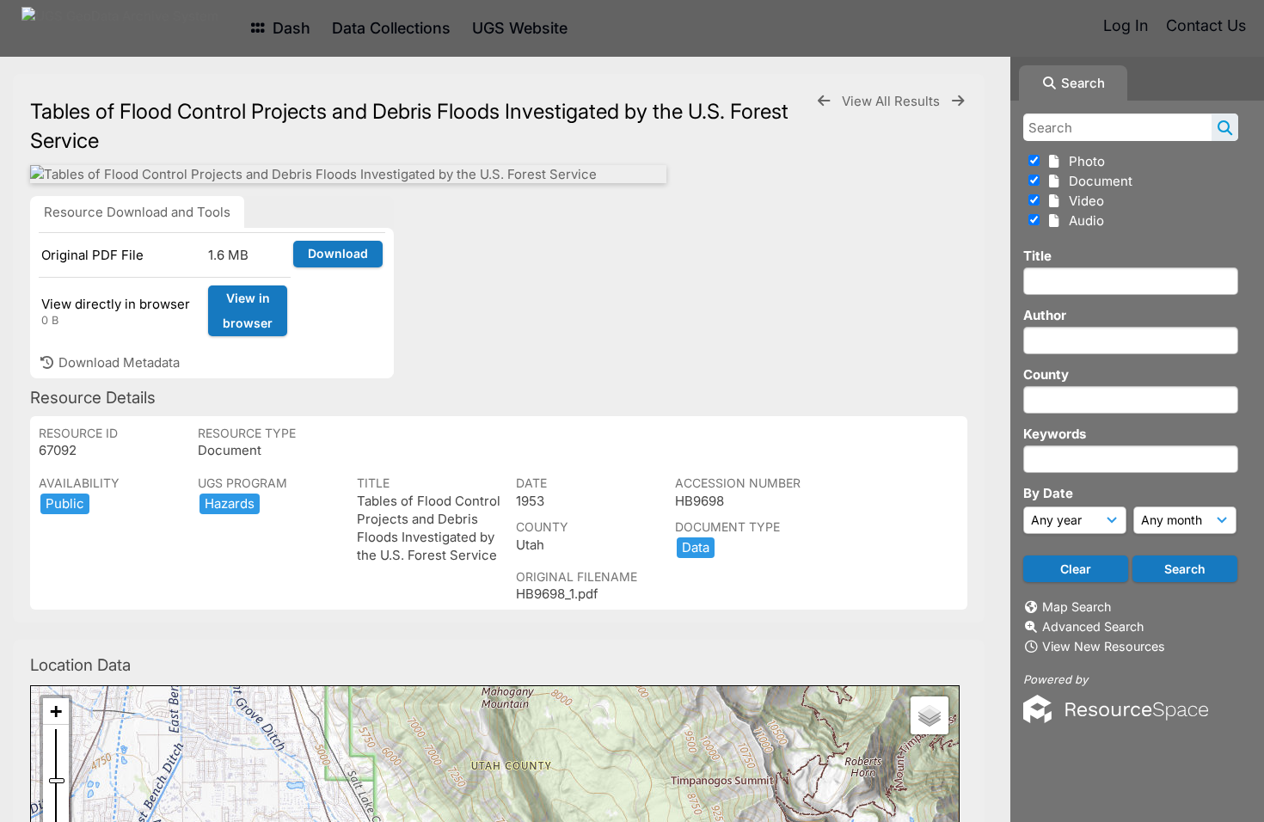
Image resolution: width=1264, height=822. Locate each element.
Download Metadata (117, 362)
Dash (289, 28)
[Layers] (929, 715)
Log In (1125, 25)
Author (1044, 315)
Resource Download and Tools (137, 212)
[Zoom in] (56, 711)
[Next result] (957, 101)
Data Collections (391, 28)
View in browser (248, 310)
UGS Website (520, 28)
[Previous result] (823, 101)
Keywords (1054, 434)
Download (338, 253)
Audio (1083, 220)
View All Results (892, 101)
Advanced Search (1093, 626)
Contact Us (1206, 25)
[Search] (1225, 127)
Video (1083, 201)
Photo (1083, 161)
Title (1037, 256)
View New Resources (1103, 646)
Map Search (1076, 606)
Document (1097, 181)
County (1046, 374)
